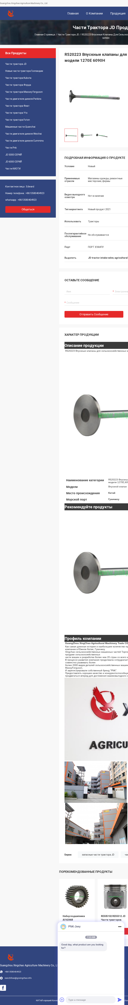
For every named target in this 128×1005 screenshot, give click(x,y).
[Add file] (62, 999)
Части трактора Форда (18, 85)
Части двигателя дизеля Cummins (24, 140)
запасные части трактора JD (98, 854)
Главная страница (45, 34)
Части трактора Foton (17, 119)
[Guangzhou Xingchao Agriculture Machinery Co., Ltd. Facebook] (3, 988)
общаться (28, 209)
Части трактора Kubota (18, 78)
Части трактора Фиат (17, 105)
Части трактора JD (68, 34)
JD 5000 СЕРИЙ (13, 154)
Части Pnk (11, 147)
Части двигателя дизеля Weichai (23, 133)
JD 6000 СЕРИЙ (13, 161)
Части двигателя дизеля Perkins (23, 99)
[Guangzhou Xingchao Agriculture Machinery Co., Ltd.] (11, 13)
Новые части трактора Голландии (24, 71)
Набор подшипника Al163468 (74, 918)
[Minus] (120, 927)
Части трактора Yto (16, 112)
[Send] (119, 999)
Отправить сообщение (94, 314)
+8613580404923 (35, 193)
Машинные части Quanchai (20, 126)
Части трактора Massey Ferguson (24, 92)
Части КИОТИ (12, 168)
